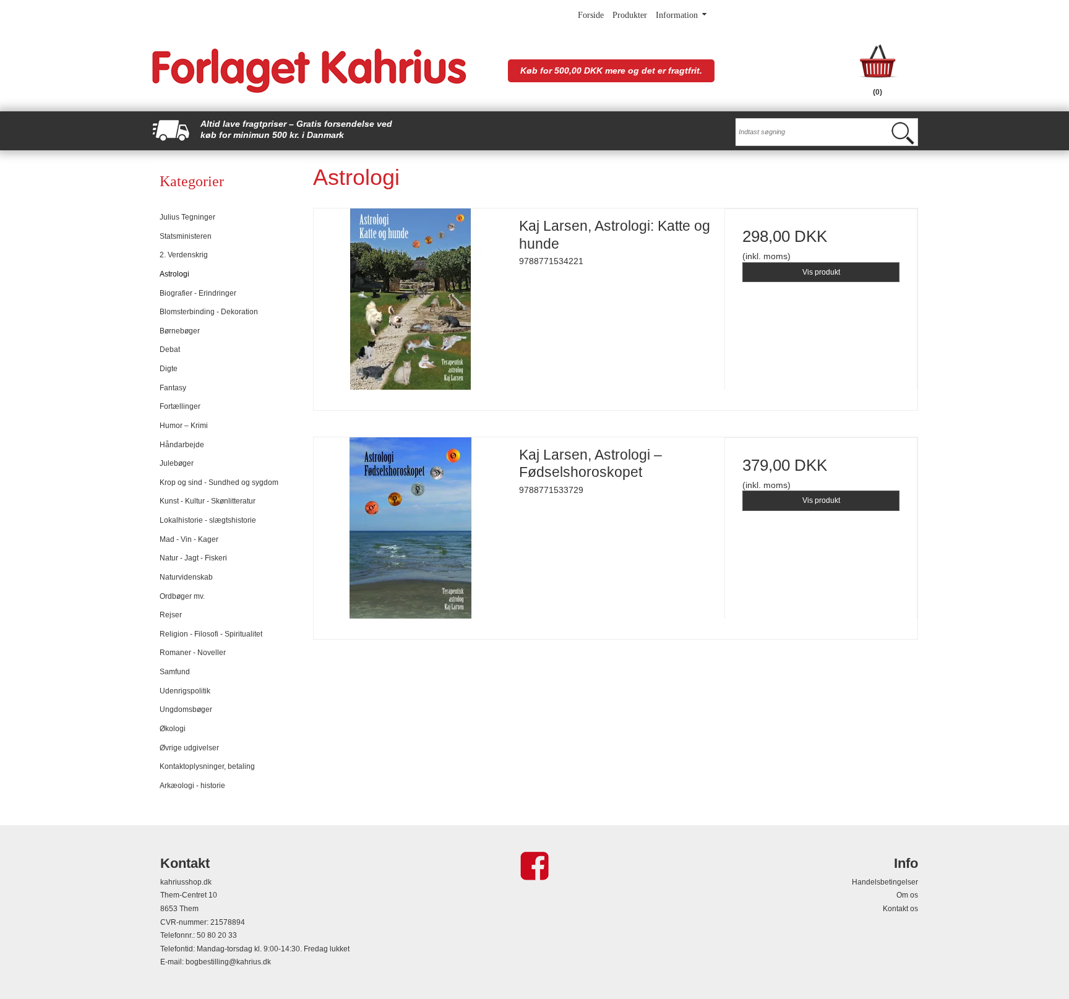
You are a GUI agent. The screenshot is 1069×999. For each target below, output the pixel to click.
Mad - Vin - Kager (189, 539)
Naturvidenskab (186, 577)
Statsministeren (186, 236)
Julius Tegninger (187, 217)
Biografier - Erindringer (198, 293)
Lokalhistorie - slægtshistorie (208, 520)
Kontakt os (900, 908)
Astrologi (174, 274)
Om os (907, 895)
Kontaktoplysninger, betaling (207, 766)
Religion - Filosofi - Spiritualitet (211, 634)
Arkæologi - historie (192, 785)
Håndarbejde (182, 444)
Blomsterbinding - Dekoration (209, 311)
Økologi (173, 728)
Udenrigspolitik (185, 691)
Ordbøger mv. (182, 596)
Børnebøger (180, 331)
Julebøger (177, 463)
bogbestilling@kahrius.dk (228, 962)
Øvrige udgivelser (189, 748)
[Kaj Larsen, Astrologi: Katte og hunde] (410, 304)
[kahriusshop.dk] (323, 71)
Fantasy (173, 388)
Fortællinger (180, 406)
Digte (169, 368)
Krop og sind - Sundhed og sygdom (219, 482)
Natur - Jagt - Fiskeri (193, 558)
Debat (170, 349)
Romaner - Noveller (193, 652)
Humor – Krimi (184, 425)
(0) (877, 92)
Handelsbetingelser (885, 882)
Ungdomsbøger (186, 709)
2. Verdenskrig (184, 255)
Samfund (175, 671)
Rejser (171, 615)
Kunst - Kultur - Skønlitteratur (207, 501)
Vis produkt (821, 272)
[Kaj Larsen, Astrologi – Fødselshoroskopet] (410, 533)
